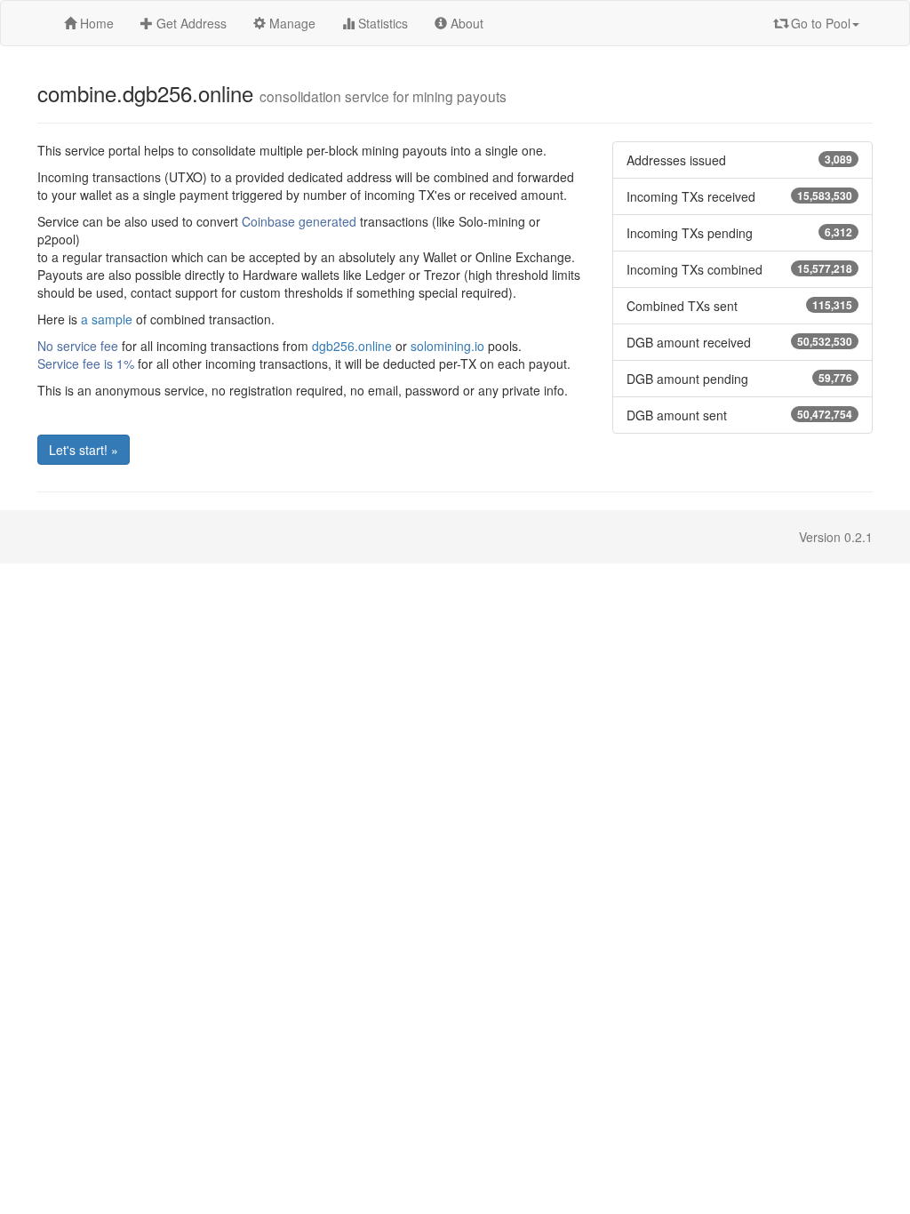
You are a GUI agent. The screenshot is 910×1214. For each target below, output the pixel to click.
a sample (106, 319)
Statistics (381, 23)
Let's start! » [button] (83, 450)
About (465, 23)
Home (95, 23)
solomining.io (447, 346)
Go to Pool (818, 23)
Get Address (190, 23)
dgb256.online (352, 346)
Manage (290, 23)
